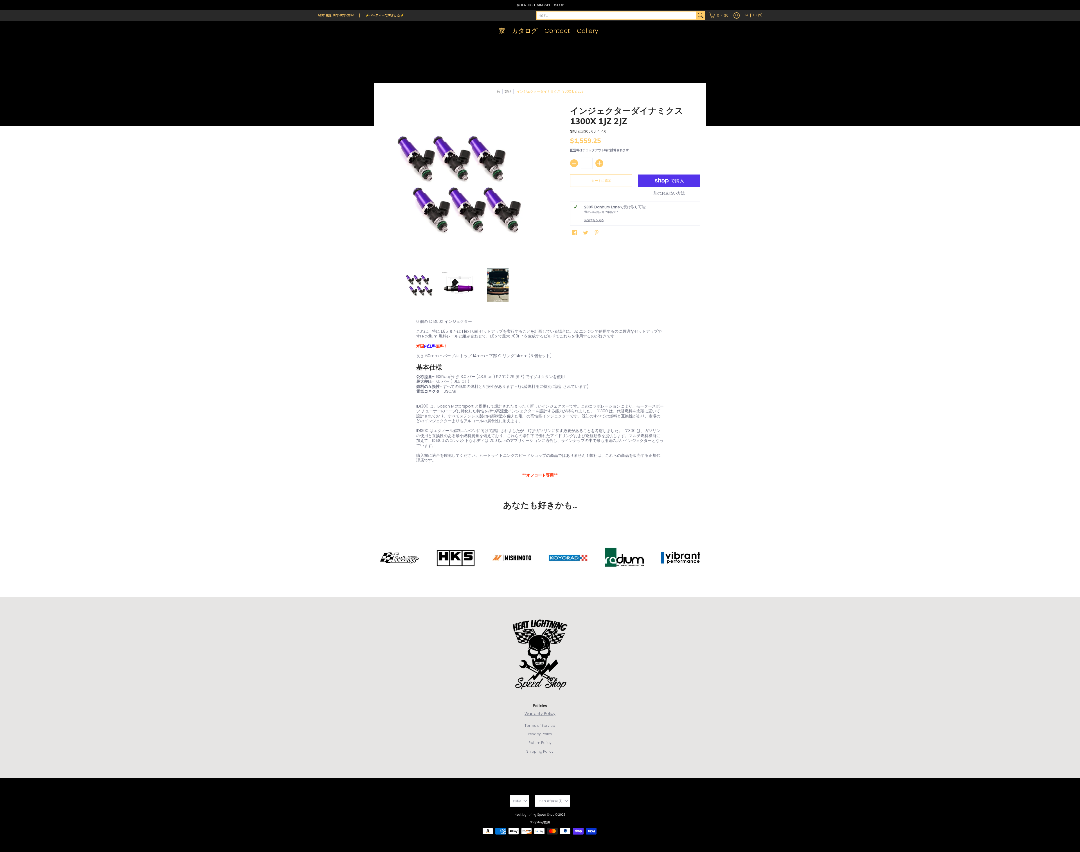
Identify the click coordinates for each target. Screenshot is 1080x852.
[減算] (574, 163)
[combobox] (616, 15)
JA (746, 15)
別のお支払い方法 (669, 193)
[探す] (700, 15)
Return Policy (540, 742)
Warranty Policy (540, 713)
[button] (718, 15)
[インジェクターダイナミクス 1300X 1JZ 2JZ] (419, 285)
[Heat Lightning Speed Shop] (323, 31)
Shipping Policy (540, 751)
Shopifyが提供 (540, 822)
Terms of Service (540, 725)
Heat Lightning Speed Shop (534, 815)
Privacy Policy (540, 734)
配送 (573, 150)
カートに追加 (601, 180)
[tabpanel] (540, 399)
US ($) (757, 15)
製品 (508, 91)
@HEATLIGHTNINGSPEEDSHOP (540, 5)
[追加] (599, 163)
